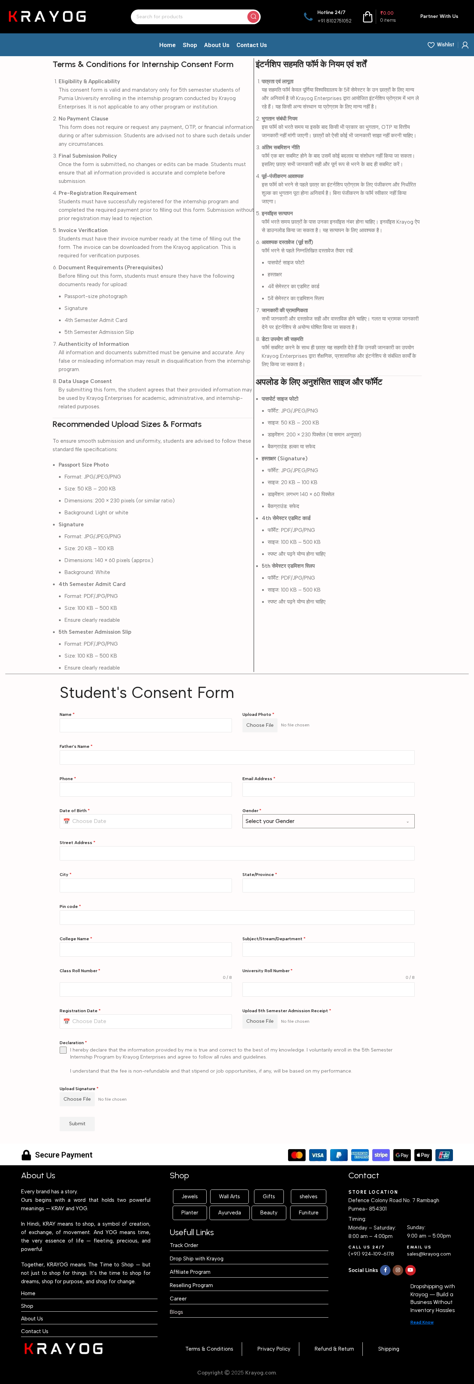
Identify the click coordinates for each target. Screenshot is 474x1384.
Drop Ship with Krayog (196, 1259)
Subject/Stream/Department (274, 938)
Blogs (176, 1312)
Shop (27, 1306)
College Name (76, 938)
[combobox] (328, 821)
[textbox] (322, 821)
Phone (68, 778)
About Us (32, 1319)
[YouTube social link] (410, 1270)
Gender (251, 810)
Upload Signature (79, 1088)
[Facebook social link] (385, 1270)
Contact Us (34, 1331)
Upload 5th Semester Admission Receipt (286, 1010)
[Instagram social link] (398, 1270)
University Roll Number (267, 970)
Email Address (258, 778)
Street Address (77, 842)
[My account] (465, 45)
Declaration (73, 1042)
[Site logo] (47, 16)
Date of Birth (75, 810)
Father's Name (76, 746)
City (66, 874)
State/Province (259, 874)
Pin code (70, 906)
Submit (77, 1124)
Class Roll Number (80, 970)
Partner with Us (439, 16)
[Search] (253, 17)
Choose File (260, 725)
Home (28, 1293)
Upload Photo (258, 714)
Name (67, 714)
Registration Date (80, 1010)
